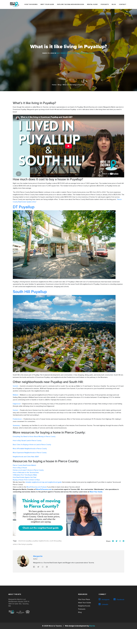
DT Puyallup (23, 207)
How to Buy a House (20, 468)
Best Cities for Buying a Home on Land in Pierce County (32, 445)
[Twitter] (116, 541)
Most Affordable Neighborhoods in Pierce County (30, 449)
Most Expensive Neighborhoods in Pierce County (30, 453)
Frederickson (17, 419)
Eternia (80, 626)
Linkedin (104, 604)
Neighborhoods (84, 606)
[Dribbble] (123, 541)
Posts (75, 53)
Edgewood (16, 404)
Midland (15, 395)
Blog (114, 4)
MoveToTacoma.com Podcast (37, 487)
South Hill (90, 53)
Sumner (15, 410)
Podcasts (105, 4)
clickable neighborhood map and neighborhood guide (43, 482)
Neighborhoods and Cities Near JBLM (26, 457)
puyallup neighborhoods (40, 541)
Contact (122, 4)
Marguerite (38, 556)
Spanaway (16, 425)
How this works (30, 4)
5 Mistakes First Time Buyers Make (25, 475)
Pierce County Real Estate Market (24, 465)
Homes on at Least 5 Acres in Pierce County (28, 470)
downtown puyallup (25, 541)
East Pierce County (64, 53)
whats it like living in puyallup (22, 544)
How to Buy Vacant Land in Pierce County (27, 441)
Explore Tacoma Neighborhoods (70, 4)
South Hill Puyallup (30, 291)
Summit (15, 386)
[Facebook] (113, 541)
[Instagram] (120, 541)
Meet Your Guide (47, 4)
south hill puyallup (55, 541)
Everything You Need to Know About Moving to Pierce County (34, 437)
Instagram (105, 599)
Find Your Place (84, 599)
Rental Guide (92, 4)
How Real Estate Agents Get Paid (24, 477)
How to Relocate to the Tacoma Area (26, 472)
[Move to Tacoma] (14, 5)
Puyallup (81, 53)
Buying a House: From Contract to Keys (26, 480)
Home (54, 85)
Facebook (120, 599)
